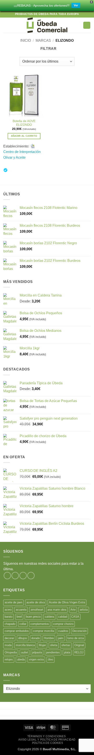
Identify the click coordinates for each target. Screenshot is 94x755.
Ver (76, 5)
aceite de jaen (13, 602)
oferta (53, 645)
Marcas (43, 40)
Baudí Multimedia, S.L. (59, 749)
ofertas (65, 645)
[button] (6, 25)
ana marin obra (56, 609)
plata (67, 652)
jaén (60, 638)
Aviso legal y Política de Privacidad (47, 739)
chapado (10, 624)
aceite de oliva (35, 602)
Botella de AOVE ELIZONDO (24, 123)
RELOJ (79, 652)
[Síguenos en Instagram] (15, 575)
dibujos (22, 638)
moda (8, 645)
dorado (35, 638)
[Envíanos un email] (31, 575)
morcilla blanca (25, 645)
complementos (39, 624)
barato (8, 616)
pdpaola (37, 652)
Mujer (42, 645)
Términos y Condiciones (46, 736)
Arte (73, 609)
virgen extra (36, 659)
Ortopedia (11, 652)
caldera (49, 616)
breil (19, 616)
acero (8, 609)
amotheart (37, 609)
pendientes (53, 652)
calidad (62, 616)
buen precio (33, 616)
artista (84, 609)
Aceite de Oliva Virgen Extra (67, 602)
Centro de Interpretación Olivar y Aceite (22, 154)
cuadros (63, 631)
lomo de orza (75, 638)
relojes (9, 659)
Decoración (79, 631)
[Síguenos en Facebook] (7, 575)
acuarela (21, 609)
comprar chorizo (63, 624)
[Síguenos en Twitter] (23, 575)
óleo (50, 659)
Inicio (25, 40)
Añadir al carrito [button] (24, 136)
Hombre (49, 638)
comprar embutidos (17, 631)
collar (22, 624)
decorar (9, 638)
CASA (75, 616)
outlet (24, 652)
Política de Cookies (47, 742)
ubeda (21, 659)
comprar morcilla (43, 631)
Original (79, 645)
